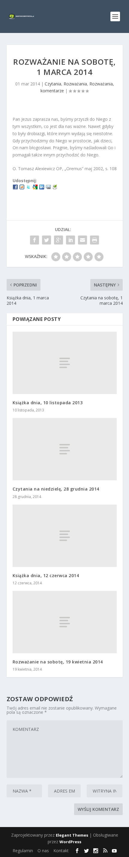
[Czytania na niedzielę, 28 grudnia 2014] (65, 449)
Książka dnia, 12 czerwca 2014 (46, 575)
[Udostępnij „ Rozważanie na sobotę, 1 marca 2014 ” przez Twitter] (46, 240)
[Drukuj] (54, 188)
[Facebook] (15, 188)
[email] (48, 188)
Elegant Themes (72, 835)
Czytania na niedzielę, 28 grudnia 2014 (56, 489)
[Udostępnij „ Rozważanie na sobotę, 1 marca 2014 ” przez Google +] (58, 240)
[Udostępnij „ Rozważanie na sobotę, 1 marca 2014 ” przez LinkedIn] (70, 240)
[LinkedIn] (41, 188)
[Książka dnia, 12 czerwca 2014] (65, 536)
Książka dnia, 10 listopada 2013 (48, 402)
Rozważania (75, 84)
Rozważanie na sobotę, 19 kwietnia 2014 (58, 662)
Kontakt (61, 850)
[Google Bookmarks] (35, 188)
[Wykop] (22, 188)
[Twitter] (28, 188)
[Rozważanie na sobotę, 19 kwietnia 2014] (65, 622)
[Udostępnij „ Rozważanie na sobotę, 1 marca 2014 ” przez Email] (82, 240)
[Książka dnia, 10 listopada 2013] (65, 363)
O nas (43, 850)
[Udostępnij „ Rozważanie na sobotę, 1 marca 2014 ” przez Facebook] (34, 240)
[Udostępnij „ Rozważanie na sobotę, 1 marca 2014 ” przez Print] (94, 240)
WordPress (70, 841)
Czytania (53, 84)
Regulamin (23, 850)
